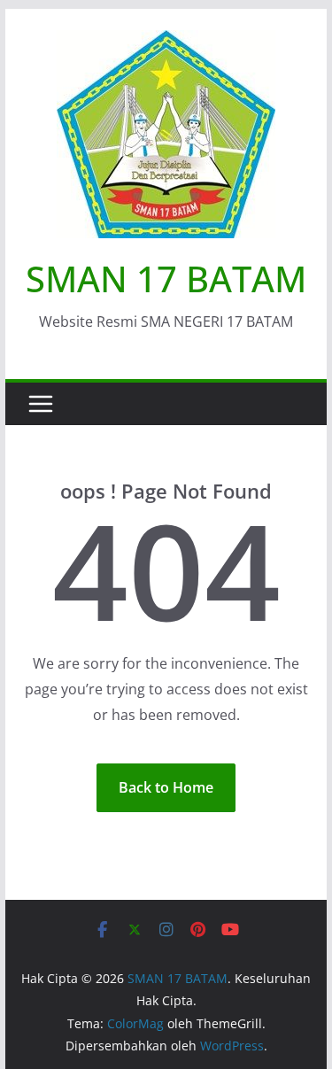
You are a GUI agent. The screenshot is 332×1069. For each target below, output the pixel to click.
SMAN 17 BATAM (166, 278)
